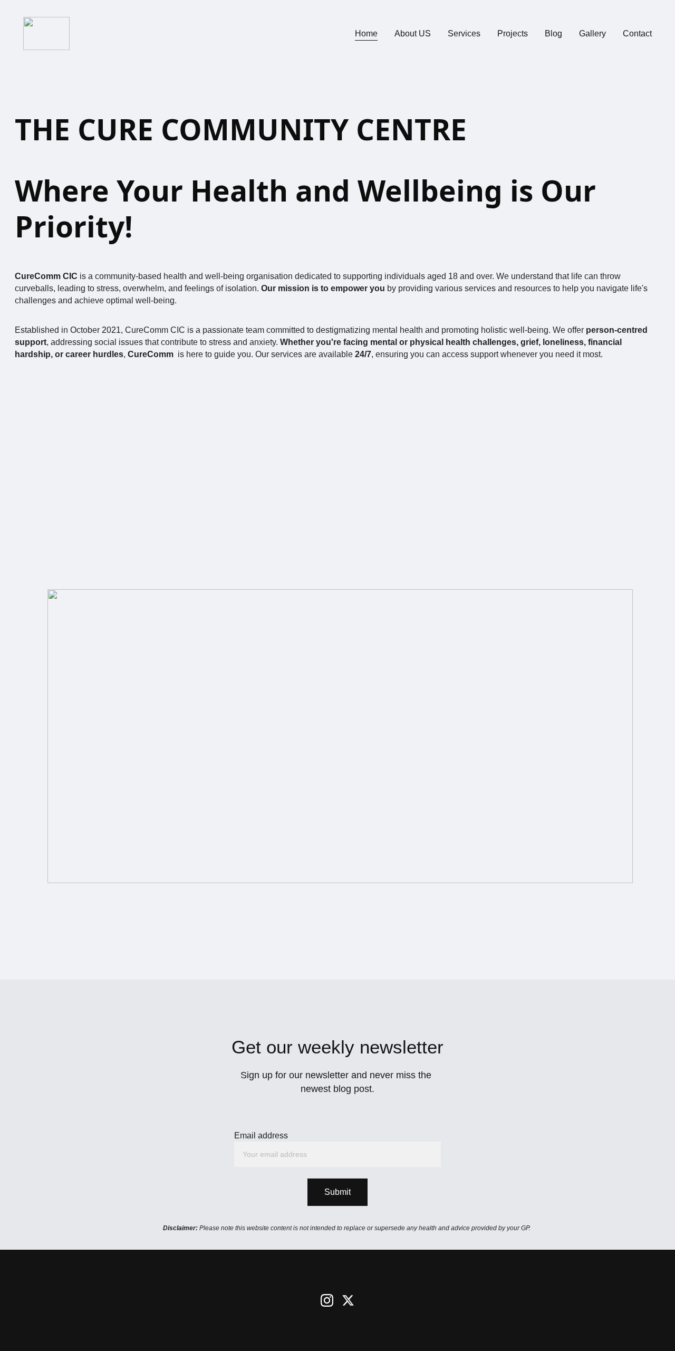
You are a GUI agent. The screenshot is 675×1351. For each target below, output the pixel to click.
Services (464, 33)
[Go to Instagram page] (327, 1300)
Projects (512, 33)
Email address (261, 1135)
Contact (637, 33)
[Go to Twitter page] (348, 1300)
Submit (337, 1191)
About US (412, 33)
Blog (553, 33)
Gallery (592, 33)
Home (366, 33)
